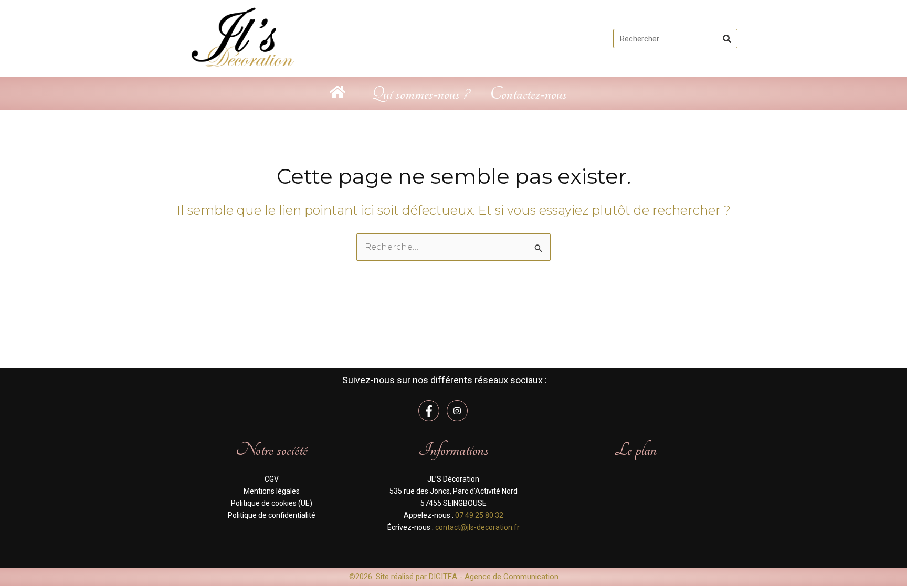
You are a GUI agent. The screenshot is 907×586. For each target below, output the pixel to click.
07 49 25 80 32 (479, 515)
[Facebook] (428, 410)
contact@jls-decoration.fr (477, 527)
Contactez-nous (528, 93)
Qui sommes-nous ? (420, 93)
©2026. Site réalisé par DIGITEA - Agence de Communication (453, 576)
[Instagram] (457, 410)
